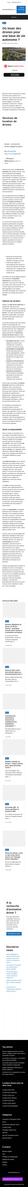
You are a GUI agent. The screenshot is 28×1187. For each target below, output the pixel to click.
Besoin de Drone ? (21, 9)
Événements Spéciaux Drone (10, 1124)
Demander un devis (14, 933)
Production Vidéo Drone (9, 1130)
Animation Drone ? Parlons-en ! (12, 1179)
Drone (4, 23)
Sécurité (4, 1132)
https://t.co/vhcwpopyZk (12, 154)
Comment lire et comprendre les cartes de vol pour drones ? (13, 989)
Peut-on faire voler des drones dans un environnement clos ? (13, 672)
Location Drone (6, 1127)
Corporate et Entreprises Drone (11, 1119)
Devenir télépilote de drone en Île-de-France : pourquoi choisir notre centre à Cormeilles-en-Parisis (13, 628)
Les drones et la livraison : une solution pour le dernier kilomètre (14, 967)
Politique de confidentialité (10, 1157)
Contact (4, 1165)
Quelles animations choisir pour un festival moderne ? (14, 982)
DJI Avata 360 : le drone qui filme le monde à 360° (12, 809)
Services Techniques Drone (10, 1135)
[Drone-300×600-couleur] (14, 1032)
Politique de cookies (8, 1159)
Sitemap (4, 1162)
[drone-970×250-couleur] (14, 252)
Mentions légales (7, 1151)
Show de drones (7, 1138)
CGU (3, 1154)
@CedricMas (11, 151)
